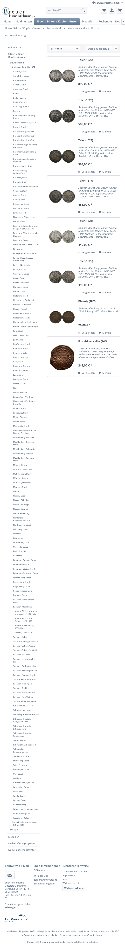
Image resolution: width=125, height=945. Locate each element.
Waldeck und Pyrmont (23, 782)
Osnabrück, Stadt (21, 542)
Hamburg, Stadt (20, 287)
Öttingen (17, 533)
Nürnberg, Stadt (20, 529)
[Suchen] (83, 10)
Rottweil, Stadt (20, 595)
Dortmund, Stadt (21, 208)
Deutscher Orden (21, 204)
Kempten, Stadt (20, 348)
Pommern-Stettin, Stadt (24, 568)
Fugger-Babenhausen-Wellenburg (23, 259)
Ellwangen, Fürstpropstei (24, 217)
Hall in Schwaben (21, 282)
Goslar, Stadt (19, 278)
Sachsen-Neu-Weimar (23, 697)
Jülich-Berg (18, 339)
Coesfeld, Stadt (20, 190)
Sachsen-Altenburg (22, 606)
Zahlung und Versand (45, 879)
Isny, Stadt (18, 331)
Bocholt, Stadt (19, 127)
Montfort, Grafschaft (23, 469)
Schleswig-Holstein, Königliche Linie (22, 720)
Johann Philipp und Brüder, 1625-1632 (23, 619)
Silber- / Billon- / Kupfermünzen (17, 55)
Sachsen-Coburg (21, 637)
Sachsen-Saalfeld (21, 688)
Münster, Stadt (20, 487)
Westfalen (18, 791)
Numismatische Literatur (21, 849)
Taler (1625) (85, 60)
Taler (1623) (85, 100)
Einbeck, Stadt (20, 212)
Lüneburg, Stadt (20, 412)
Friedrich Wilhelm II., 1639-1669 (24, 627)
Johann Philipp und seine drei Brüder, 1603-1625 (26, 612)
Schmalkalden (19, 740)
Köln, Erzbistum (20, 357)
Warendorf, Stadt (21, 787)
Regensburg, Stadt (22, 586)
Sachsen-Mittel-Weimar (24, 692)
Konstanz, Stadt (20, 370)
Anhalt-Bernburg (21, 76)
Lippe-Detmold (20, 392)
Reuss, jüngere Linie (22, 590)
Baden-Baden (19, 98)
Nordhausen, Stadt (22, 525)
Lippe (15, 388)
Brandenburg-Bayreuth (24, 135)
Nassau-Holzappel (21, 504)
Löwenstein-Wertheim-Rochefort (24, 402)
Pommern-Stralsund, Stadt (25, 573)
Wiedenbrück (19, 795)
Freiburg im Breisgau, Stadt (26, 244)
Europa (14, 829)
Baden (16, 93)
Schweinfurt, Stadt (22, 756)
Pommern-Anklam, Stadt (24, 560)
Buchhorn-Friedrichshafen (25, 186)
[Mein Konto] (112, 10)
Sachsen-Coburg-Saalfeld (25, 650)
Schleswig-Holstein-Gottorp (26, 714)
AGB (64, 879)
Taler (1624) (85, 221)
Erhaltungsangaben (44, 883)
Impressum (68, 875)
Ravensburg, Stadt (21, 582)
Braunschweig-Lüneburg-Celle (25, 153)
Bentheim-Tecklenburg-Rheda (24, 117)
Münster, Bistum (21, 478)
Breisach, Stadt (20, 177)
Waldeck (17, 778)
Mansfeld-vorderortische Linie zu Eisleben (24, 432)
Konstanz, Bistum (21, 366)
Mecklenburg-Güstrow (23, 437)
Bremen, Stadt (20, 182)
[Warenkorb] (120, 10)
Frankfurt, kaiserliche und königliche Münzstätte (25, 227)
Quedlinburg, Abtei (22, 577)
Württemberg (19, 804)
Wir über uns (41, 875)
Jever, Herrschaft (21, 335)
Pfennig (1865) (87, 301)
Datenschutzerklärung (74, 871)
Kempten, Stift (20, 353)
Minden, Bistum (20, 465)
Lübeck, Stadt (19, 408)
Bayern (16, 111)
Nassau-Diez (19, 495)
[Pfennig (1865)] (62, 317)
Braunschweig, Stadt (23, 166)
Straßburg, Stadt (21, 760)
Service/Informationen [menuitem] (107, 2)
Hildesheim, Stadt (21, 317)
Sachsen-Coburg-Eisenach (25, 641)
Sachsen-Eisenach (21, 654)
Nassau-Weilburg (21, 513)
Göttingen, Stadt (21, 273)
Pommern (17, 555)
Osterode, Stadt (20, 546)
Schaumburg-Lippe (22, 710)
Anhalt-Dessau (20, 80)
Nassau (16, 491)
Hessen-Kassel (20, 309)
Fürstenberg (19, 249)
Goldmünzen (15, 47)
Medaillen (13, 836)
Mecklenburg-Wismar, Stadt (23, 459)
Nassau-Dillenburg (22, 500)
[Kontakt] (10, 875)
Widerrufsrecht (70, 883)
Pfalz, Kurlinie (19, 551)
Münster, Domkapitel (23, 482)
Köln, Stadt (18, 361)
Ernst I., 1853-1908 (23, 632)
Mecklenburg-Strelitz (23, 453)
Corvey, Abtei (19, 199)
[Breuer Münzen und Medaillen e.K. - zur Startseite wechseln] (18, 12)
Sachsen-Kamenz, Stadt (24, 675)
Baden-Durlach (20, 102)
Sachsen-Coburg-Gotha (24, 645)
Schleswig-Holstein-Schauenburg (22, 727)
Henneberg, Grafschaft (24, 300)
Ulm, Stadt (18, 774)
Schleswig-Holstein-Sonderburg (22, 734)
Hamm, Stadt (19, 291)
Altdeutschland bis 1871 (23, 67)
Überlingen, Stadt (21, 769)
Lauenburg (18, 374)
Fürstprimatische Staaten (25, 253)
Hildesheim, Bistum (22, 313)
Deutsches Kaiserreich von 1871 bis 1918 (24, 823)
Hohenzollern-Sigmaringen (25, 326)
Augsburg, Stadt (20, 89)
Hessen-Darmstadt (22, 304)
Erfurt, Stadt (19, 221)
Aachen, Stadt (19, 71)
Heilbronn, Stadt (20, 295)
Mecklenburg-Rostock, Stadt (23, 443)
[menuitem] (66, 10)
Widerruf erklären (74, 888)
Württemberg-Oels (22, 813)
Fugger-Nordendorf (22, 265)
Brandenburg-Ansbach (24, 131)
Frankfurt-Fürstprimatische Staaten (26, 234)
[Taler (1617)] (62, 196)
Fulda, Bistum (19, 269)
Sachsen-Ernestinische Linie (24, 660)
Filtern (58, 48)
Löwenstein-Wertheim (23, 396)
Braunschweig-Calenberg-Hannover (25, 146)
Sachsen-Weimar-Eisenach (25, 701)
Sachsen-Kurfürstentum (24, 679)
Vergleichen (88, 91)
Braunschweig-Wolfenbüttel (20, 172)
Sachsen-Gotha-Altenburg (25, 666)
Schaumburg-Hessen (23, 705)
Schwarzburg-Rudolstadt (24, 744)
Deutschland (17, 62)
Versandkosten (52, 931)
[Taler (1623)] (62, 116)
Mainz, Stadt (19, 421)
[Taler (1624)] (62, 236)
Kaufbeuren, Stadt (21, 344)
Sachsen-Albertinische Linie (23, 601)
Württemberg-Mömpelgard (25, 809)
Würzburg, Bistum (21, 817)
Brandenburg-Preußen (24, 140)
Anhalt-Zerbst (19, 84)
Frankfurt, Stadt (20, 240)
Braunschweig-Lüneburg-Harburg (25, 160)
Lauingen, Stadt (20, 379)
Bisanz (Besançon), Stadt (24, 122)
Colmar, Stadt (19, 195)
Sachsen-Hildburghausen (25, 670)
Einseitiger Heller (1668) (93, 341)
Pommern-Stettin (21, 564)
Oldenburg (18, 538)
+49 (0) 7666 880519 (17, 890)
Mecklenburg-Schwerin (24, 449)
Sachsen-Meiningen (22, 683)
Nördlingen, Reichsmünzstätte (21, 519)
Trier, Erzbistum (20, 765)
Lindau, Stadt (19, 383)
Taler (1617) (85, 180)
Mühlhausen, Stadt (22, 473)
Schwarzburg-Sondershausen (20, 750)
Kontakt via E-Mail (17, 866)
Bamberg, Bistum (21, 106)
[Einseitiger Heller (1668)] (62, 357)
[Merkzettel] (104, 10)
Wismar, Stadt (19, 800)
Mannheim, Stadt (21, 426)
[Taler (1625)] (62, 75)
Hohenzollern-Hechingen (25, 322)
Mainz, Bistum (20, 417)
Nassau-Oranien (20, 509)
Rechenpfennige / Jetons (21, 843)
